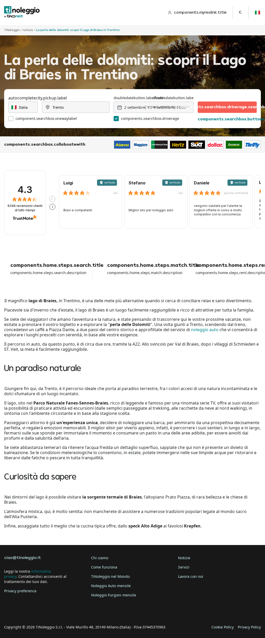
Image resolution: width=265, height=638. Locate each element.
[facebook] (9, 611)
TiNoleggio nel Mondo (110, 576)
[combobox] (23, 107)
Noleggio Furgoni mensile (113, 595)
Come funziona (104, 567)
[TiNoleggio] (22, 12)
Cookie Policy (222, 627)
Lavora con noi (190, 576)
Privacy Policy (249, 627)
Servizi (183, 567)
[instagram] (38, 611)
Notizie (184, 557)
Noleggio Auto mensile (111, 585)
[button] (52, 199)
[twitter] (24, 611)
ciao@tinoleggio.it (22, 558)
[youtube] (53, 611)
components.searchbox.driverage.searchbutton (227, 107)
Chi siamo (99, 557)
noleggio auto (204, 329)
